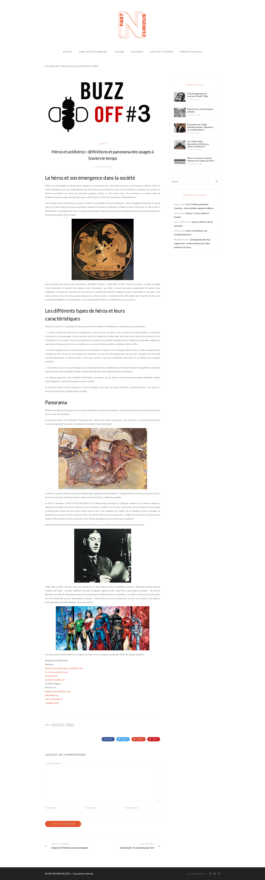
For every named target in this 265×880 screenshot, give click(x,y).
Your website (132, 808)
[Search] (216, 181)
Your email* (91, 808)
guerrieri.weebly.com (55, 679)
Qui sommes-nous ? (197, 874)
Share (109, 739)
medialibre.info (52, 703)
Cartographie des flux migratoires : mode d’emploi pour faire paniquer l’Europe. (192, 243)
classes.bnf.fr (51, 676)
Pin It (155, 739)
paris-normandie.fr (54, 699)
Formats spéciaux (191, 52)
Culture (119, 52)
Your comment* (53, 763)
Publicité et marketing (93, 52)
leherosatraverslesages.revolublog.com (64, 668)
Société (67, 52)
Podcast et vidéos (161, 52)
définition (57, 725)
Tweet (124, 739)
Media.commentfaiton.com (58, 691)
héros (70, 725)
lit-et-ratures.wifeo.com (56, 672)
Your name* (51, 808)
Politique (137, 52)
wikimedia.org (51, 695)
